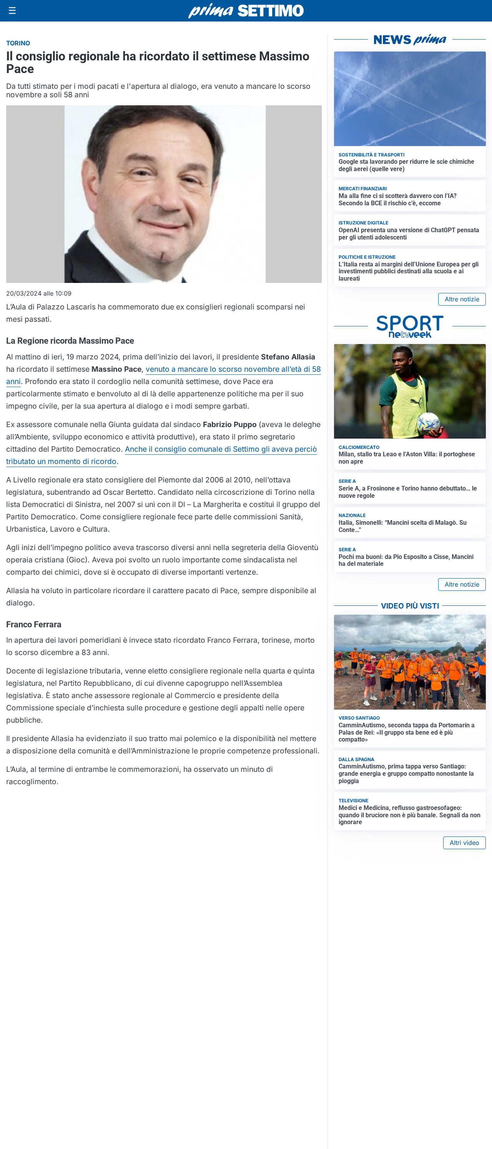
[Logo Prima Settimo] (246, 11)
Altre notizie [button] (462, 299)
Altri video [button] (464, 842)
